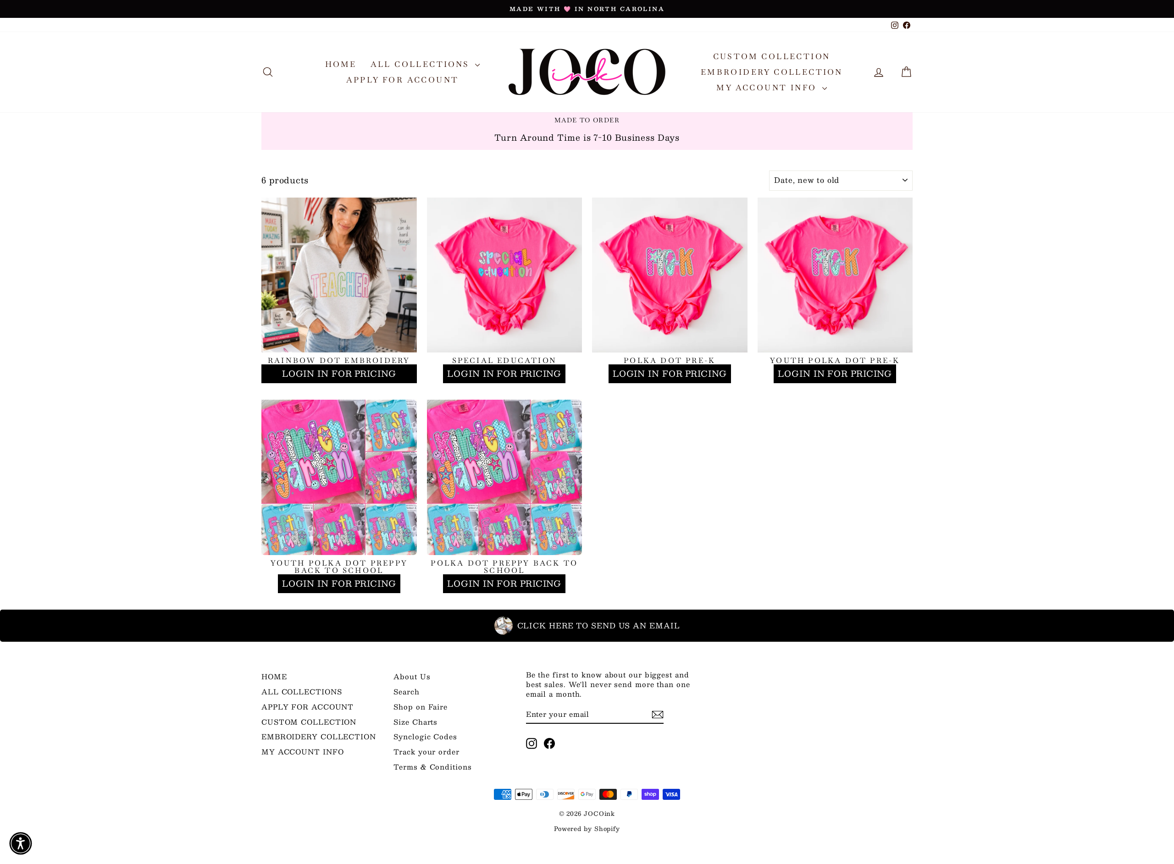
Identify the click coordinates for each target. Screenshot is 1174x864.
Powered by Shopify (587, 829)
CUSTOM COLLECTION (772, 56)
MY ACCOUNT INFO (768, 88)
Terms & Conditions (432, 766)
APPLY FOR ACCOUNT (402, 80)
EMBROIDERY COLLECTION (771, 72)
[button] (20, 843)
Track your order (426, 751)
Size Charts (415, 721)
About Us (411, 676)
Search (406, 691)
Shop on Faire (420, 706)
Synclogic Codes (425, 736)
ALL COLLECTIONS (422, 64)
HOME (341, 64)
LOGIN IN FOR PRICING (339, 373)
